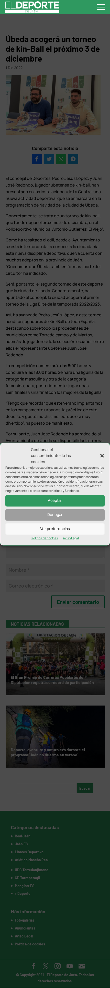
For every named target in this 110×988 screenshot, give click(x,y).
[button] (102, 455)
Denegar (55, 514)
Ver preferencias (55, 529)
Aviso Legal (71, 538)
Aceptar (55, 500)
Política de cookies (44, 538)
